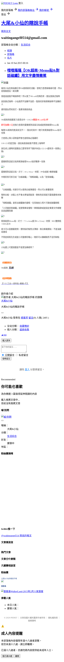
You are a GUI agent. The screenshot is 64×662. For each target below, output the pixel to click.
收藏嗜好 (24, 326)
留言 (31, 317)
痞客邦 (24, 317)
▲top (4, 335)
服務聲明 (32, 621)
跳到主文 (6, 31)
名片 (9, 58)
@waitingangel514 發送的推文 (16, 535)
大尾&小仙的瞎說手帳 (24, 23)
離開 (17, 656)
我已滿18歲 (7, 656)
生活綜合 (25, 44)
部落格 (10, 54)
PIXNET (14, 618)
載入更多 (6, 340)
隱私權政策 (53, 618)
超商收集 (24, 329)
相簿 (9, 50)
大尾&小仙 (7, 301)
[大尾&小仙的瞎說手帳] (2, 581)
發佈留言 (6, 359)
